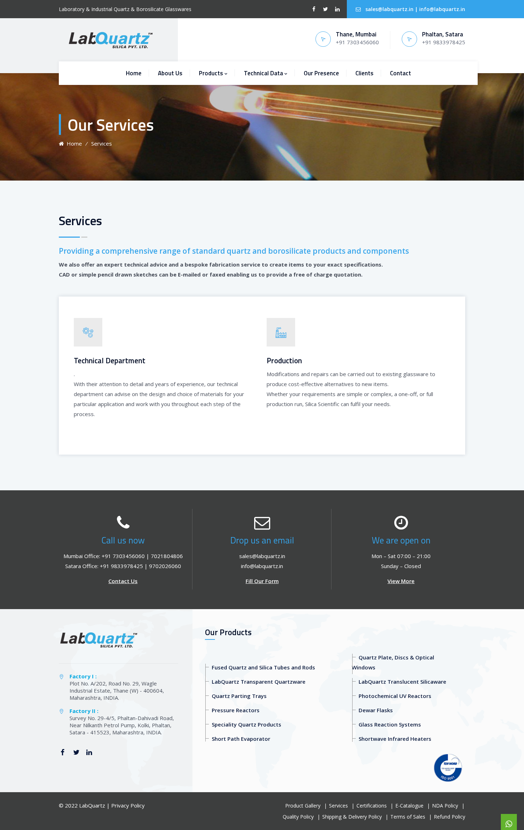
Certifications (371, 805)
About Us (170, 73)
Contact (400, 73)
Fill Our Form (262, 580)
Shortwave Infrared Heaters (395, 738)
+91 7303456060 (123, 556)
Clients (364, 73)
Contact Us (123, 580)
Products (211, 73)
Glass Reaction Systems (390, 724)
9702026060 (165, 566)
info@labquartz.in (442, 9)
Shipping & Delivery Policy (352, 816)
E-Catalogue (409, 805)
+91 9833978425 (121, 566)
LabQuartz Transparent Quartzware (258, 681)
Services (338, 805)
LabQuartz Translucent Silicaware (402, 681)
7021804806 (167, 556)
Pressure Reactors (236, 710)
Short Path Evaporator (241, 738)
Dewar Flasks (376, 710)
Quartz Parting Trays (239, 695)
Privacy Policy (128, 805)
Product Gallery (302, 805)
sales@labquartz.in (389, 9)
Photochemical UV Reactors (395, 695)
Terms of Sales (407, 816)
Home (134, 73)
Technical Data (263, 73)
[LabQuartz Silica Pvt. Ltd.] (110, 39)
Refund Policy (449, 816)
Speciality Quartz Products (246, 724)
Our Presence (321, 73)
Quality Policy (298, 816)
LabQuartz (92, 805)
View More (401, 580)
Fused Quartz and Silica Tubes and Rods (263, 667)
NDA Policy (445, 805)
